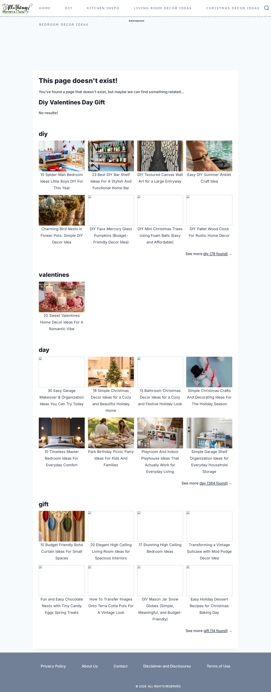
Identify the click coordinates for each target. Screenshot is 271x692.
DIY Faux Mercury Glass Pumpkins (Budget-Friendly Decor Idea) (111, 235)
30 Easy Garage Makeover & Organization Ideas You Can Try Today (61, 397)
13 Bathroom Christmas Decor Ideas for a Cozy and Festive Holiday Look (160, 397)
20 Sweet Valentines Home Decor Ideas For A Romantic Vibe (61, 322)
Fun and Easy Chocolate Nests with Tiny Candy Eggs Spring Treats (62, 606)
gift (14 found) (216, 631)
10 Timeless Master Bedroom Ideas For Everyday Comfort (61, 458)
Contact (121, 666)
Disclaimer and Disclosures (167, 666)
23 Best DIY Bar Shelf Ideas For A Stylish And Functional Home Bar (111, 181)
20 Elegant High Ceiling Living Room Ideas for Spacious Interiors (111, 551)
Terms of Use (218, 666)
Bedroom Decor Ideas (64, 24)
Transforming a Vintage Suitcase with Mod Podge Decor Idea (209, 551)
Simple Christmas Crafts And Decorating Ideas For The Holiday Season (209, 397)
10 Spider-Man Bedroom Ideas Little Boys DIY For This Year (61, 181)
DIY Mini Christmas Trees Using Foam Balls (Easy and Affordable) (160, 235)
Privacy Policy (53, 666)
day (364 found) (213, 483)
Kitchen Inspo (103, 8)
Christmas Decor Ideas (233, 8)
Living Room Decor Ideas (163, 8)
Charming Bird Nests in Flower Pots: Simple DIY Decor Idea (62, 235)
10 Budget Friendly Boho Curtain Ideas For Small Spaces (61, 551)
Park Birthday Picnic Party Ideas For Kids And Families (111, 458)
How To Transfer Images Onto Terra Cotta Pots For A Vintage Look (111, 606)
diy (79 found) (215, 254)
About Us (90, 666)
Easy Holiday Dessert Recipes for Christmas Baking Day (209, 606)
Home (45, 8)
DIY (69, 8)
